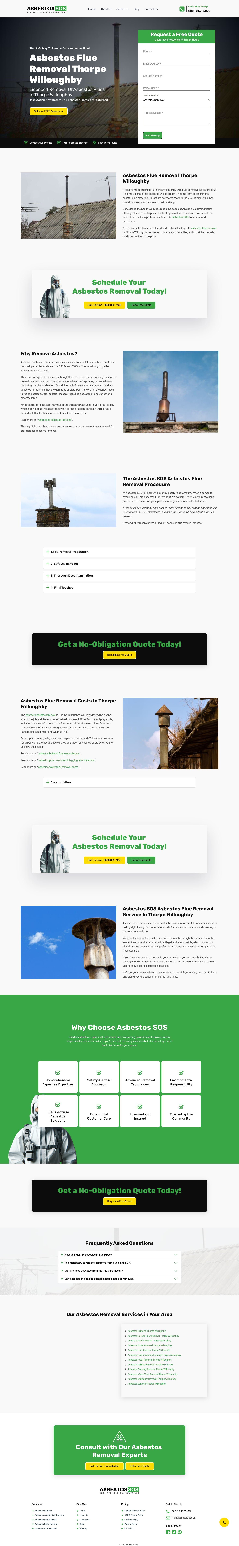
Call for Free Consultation (104, 1466)
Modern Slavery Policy (134, 1510)
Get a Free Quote (141, 305)
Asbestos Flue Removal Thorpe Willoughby (149, 1350)
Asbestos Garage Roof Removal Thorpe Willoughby (153, 1336)
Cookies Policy (131, 1519)
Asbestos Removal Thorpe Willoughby (147, 1331)
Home (92, 9)
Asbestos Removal (43, 1510)
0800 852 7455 (199, 11)
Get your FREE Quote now (48, 111)
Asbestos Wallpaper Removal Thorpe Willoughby (152, 1379)
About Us (84, 1515)
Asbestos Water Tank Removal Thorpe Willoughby (153, 1374)
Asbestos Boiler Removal (46, 1524)
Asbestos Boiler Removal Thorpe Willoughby (150, 1345)
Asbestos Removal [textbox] (153, 100)
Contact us (151, 9)
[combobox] (176, 100)
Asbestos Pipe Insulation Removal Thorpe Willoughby (154, 1355)
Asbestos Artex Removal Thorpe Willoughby (150, 1359)
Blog (137, 9)
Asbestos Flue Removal (46, 1528)
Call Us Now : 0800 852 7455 (104, 305)
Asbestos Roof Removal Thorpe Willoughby (149, 1340)
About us (106, 9)
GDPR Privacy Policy (133, 1515)
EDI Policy (129, 1528)
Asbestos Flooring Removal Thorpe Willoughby (151, 1369)
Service (120, 9)
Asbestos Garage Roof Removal (49, 1515)
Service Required (151, 95)
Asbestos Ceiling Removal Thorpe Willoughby (150, 1364)
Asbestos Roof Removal (46, 1519)
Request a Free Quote (119, 654)
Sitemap (83, 1528)
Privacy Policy (130, 1524)
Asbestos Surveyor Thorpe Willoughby (147, 1383)
